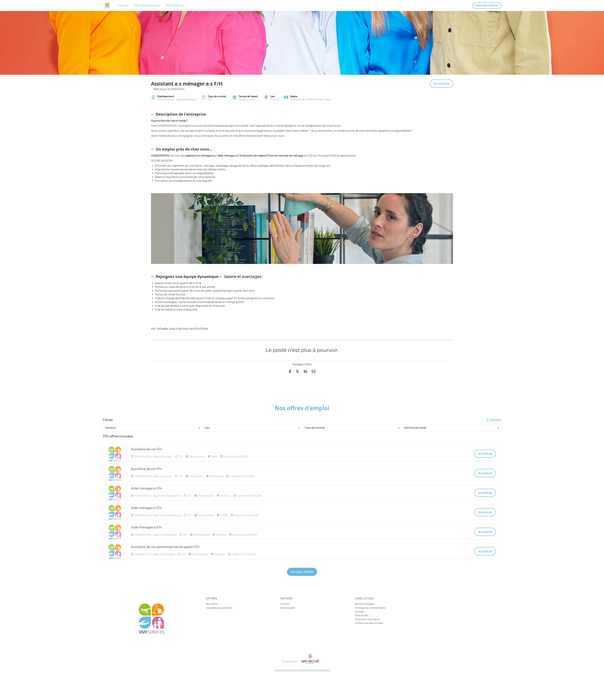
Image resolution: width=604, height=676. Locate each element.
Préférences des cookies (369, 623)
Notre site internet (487, 5)
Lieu (207, 427)
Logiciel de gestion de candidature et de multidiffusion (302, 670)
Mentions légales (364, 604)
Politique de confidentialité (370, 607)
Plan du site (361, 615)
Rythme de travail (415, 427)
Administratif (287, 607)
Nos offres (212, 604)
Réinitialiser (495, 420)
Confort (284, 604)
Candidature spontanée (219, 607)
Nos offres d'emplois (147, 5)
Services (110, 427)
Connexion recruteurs (367, 619)
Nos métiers (173, 5)
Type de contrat (314, 427)
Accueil (123, 5)
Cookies (359, 611)
